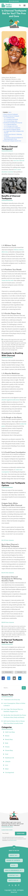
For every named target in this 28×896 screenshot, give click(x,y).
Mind (6, 769)
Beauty (7, 735)
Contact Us (13, 875)
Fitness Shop (9, 750)
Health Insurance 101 (13, 870)
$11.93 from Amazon (8, 540)
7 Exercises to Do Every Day (12, 699)
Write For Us (13, 880)
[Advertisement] (14, 229)
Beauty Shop (9, 739)
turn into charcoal (18, 160)
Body (6, 743)
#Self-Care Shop (10, 732)
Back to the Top (14, 850)
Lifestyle (7, 761)
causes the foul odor (7, 280)
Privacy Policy (13, 840)
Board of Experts (13, 860)
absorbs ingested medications (11, 400)
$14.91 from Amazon (8, 572)
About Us (13, 855)
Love (6, 765)
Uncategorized (9, 772)
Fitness (7, 747)
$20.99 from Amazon (8, 622)
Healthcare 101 (9, 758)
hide (10, 112)
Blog (13, 865)
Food (6, 754)
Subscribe (15, 1)
